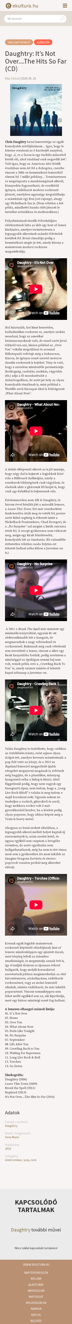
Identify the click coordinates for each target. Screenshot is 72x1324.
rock (33, 1160)
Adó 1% (36, 1315)
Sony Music (12, 1137)
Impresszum (36, 1291)
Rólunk (36, 1278)
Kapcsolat (36, 1296)
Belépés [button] (36, 1321)
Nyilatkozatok (36, 1303)
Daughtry (11, 1126)
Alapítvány (36, 1285)
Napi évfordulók (36, 1272)
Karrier (36, 1309)
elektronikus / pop (17, 1160)
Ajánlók (43, 42)
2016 (8, 1148)
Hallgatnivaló (19, 42)
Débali (15, 78)
